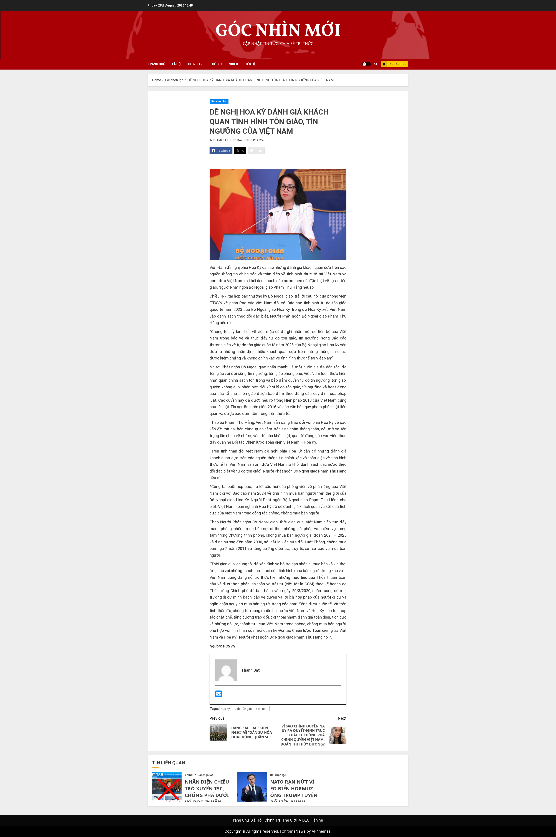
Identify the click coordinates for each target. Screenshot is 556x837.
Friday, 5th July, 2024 (248, 140)
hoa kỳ (225, 709)
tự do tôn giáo (243, 709)
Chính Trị (195, 64)
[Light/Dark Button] (366, 64)
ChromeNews (294, 831)
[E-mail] (218, 695)
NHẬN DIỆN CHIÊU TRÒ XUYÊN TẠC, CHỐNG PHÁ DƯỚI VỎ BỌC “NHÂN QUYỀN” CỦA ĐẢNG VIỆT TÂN (208, 798)
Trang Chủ (156, 64)
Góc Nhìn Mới (278, 31)
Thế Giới (216, 64)
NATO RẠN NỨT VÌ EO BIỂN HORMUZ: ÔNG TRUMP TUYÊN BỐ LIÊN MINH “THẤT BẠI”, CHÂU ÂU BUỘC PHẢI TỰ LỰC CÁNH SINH (294, 801)
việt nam (262, 709)
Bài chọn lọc (219, 101)
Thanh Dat (220, 140)
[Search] (376, 64)
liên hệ (250, 64)
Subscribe (397, 64)
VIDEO (233, 64)
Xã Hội (177, 64)
